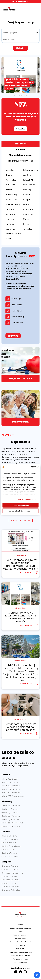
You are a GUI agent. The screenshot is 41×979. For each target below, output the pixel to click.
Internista (9, 219)
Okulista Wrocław (9, 853)
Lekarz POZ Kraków (9, 779)
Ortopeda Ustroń (9, 876)
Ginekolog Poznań (9, 809)
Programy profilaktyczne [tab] (20, 161)
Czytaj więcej (27, 572)
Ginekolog (9, 209)
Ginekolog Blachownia (11, 826)
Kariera (20, 931)
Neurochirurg (29, 185)
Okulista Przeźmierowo (11, 846)
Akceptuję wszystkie (20, 505)
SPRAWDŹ (13, 336)
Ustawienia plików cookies (19, 511)
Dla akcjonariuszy (20, 962)
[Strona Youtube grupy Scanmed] (25, 971)
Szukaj (19, 48)
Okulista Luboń (7, 849)
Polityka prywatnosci (20, 959)
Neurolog (27, 189)
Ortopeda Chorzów (10, 880)
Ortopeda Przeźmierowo (12, 873)
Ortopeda (27, 199)
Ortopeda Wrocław (10, 886)
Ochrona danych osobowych (20, 942)
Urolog (26, 219)
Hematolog (10, 214)
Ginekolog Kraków (9, 812)
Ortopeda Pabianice (10, 890)
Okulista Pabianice (9, 839)
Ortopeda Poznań (9, 866)
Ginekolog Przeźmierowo (12, 823)
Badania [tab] (20, 149)
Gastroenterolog (12, 204)
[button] (14, 95)
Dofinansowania (20, 938)
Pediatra (27, 204)
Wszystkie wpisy (19, 520)
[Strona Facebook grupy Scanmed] (15, 971)
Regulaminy (20, 945)
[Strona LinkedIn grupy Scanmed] (20, 971)
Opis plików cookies (25, 499)
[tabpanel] (20, 204)
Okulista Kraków (8, 842)
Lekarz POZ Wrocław (10, 786)
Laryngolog (10, 229)
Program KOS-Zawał (20, 378)
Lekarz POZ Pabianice (10, 792)
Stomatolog (28, 214)
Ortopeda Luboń (8, 883)
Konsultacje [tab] (20, 144)
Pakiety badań (20, 421)
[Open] (37, 975)
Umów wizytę (22, 1)
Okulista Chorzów (9, 836)
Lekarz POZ (28, 180)
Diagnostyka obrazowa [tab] (20, 155)
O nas (20, 925)
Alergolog (9, 170)
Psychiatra (28, 209)
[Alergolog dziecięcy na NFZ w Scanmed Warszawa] (20, 75)
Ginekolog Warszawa (10, 816)
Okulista (26, 194)
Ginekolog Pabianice (10, 805)
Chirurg (8, 175)
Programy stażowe (20, 935)
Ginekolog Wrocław (10, 819)
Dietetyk (9, 189)
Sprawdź (20, 128)
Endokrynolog (11, 194)
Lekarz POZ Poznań (9, 782)
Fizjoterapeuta (11, 199)
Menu (32, 13)
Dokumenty (20, 949)
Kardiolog (9, 224)
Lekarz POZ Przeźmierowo (12, 796)
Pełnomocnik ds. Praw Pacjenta (20, 952)
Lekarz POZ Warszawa (11, 789)
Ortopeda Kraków (9, 869)
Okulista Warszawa (10, 856)
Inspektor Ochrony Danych (20, 955)
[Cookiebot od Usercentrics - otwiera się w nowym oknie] (30, 467)
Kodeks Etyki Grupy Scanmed (20, 928)
